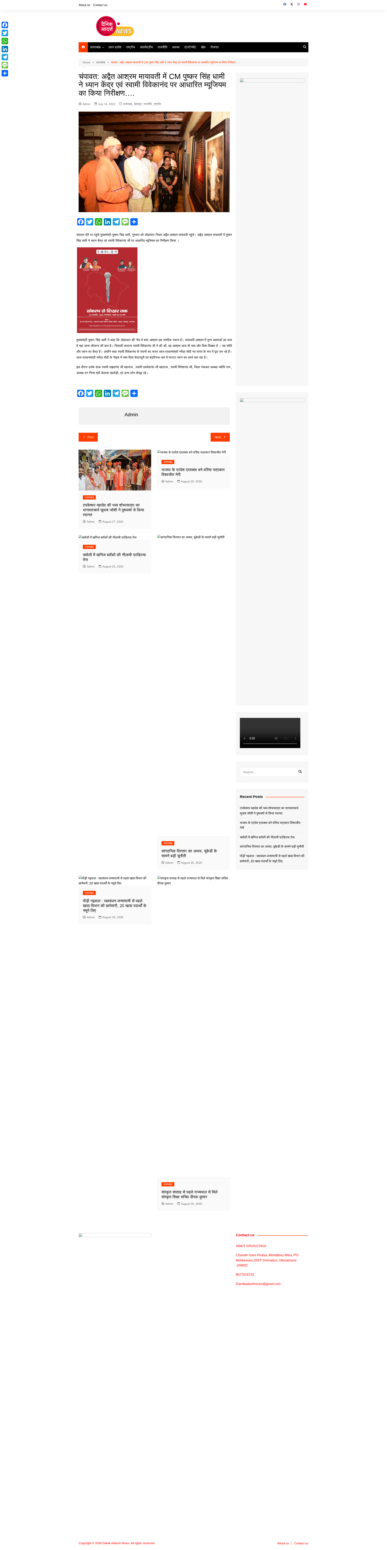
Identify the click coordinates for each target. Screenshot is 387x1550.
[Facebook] (5, 25)
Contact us (100, 5)
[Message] (5, 65)
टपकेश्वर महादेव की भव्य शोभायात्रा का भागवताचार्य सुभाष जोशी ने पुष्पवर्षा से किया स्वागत (113, 510)
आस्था (176, 47)
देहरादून (138, 104)
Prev (90, 437)
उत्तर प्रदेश (114, 47)
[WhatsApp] (5, 41)
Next (218, 437)
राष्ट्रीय (130, 47)
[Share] (5, 73)
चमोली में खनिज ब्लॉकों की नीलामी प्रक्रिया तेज (267, 837)
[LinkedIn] (5, 49)
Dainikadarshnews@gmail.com (258, 1284)
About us (84, 5)
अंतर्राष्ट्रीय (146, 47)
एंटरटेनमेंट (190, 47)
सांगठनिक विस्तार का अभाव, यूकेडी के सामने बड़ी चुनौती (272, 846)
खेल (203, 47)
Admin (86, 104)
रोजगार (214, 47)
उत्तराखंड (95, 47)
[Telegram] (5, 57)
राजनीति (162, 47)
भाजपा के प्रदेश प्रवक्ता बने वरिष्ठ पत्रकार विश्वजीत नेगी (270, 825)
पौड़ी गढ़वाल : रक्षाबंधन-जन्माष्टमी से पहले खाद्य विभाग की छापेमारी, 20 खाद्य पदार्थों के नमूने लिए (114, 906)
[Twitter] (5, 33)
